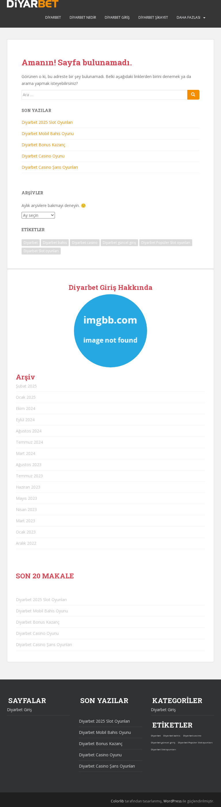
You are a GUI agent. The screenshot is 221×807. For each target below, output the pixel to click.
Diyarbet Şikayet (153, 17)
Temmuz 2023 (29, 475)
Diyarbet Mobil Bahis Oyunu (48, 133)
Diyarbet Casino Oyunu (43, 156)
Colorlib (117, 801)
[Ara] (193, 95)
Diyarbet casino (85, 242)
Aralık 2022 (26, 543)
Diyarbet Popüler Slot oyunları (165, 242)
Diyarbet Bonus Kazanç (43, 144)
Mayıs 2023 (26, 498)
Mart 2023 (25, 520)
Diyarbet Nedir (83, 17)
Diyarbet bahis (55, 242)
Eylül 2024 (25, 419)
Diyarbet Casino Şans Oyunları (50, 167)
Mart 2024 (25, 453)
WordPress (172, 801)
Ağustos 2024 (28, 431)
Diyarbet (53, 17)
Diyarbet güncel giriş (119, 242)
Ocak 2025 (26, 397)
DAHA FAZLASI (188, 17)
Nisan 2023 (26, 509)
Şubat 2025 (26, 386)
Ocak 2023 (26, 532)
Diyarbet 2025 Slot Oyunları (47, 122)
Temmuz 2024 (29, 442)
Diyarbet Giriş (117, 17)
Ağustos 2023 (28, 464)
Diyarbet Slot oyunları (41, 250)
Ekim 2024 (25, 408)
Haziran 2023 (28, 487)
